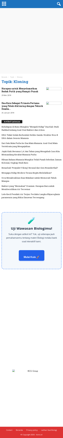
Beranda (4, 77)
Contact (9, 430)
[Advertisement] (31, 41)
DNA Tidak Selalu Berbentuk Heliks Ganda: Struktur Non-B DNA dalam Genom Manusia (30, 137)
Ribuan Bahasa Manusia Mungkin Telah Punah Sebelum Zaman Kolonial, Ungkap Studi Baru (31, 161)
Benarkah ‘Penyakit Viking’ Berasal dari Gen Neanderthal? (30, 167)
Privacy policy (32, 430)
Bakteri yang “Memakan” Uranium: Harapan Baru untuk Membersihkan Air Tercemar (28, 188)
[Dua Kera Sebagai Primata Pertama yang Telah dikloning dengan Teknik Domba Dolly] (53, 107)
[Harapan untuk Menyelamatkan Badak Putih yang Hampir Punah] (53, 92)
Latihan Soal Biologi (49, 430)
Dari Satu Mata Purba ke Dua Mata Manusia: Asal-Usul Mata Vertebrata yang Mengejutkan (29, 145)
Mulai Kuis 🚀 (31, 257)
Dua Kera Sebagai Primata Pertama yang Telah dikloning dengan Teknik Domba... (22, 106)
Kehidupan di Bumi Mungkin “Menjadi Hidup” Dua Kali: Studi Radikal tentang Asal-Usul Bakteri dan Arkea (30, 128)
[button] (58, 4)
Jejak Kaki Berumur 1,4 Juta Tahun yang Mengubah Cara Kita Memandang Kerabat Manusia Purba (31, 153)
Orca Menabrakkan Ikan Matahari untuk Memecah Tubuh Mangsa (29, 179)
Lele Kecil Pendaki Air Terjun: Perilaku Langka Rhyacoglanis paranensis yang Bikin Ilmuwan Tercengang (31, 196)
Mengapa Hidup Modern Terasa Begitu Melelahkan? (27, 172)
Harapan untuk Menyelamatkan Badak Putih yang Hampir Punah (20, 90)
